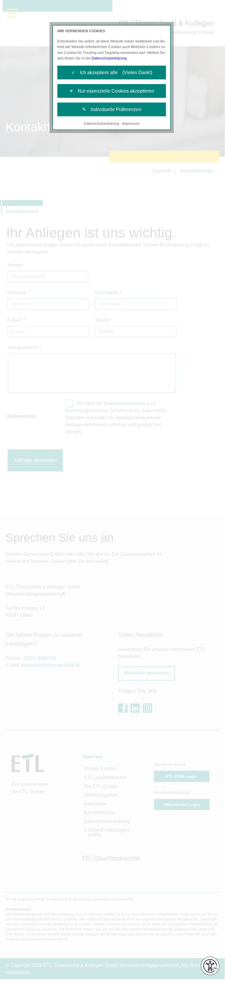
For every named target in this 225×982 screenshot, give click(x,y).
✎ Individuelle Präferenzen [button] (111, 109)
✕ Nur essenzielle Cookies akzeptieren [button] (111, 90)
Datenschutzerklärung (109, 58)
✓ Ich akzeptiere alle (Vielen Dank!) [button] (111, 72)
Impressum (131, 124)
